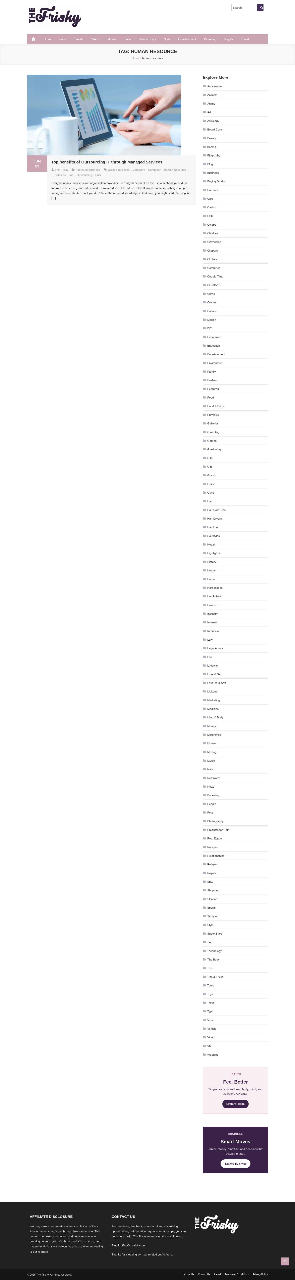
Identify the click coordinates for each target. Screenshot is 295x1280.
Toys (210, 994)
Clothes (212, 259)
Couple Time (215, 276)
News (62, 39)
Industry (212, 613)
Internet (212, 622)
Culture (212, 311)
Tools (210, 985)
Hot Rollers (214, 596)
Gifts (210, 458)
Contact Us (204, 1274)
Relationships (147, 39)
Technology (214, 950)
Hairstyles (213, 535)
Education (213, 345)
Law (210, 639)
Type (210, 1011)
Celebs (95, 39)
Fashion (212, 380)
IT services (58, 175)
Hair (210, 501)
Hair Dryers (214, 518)
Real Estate (214, 838)
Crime (211, 293)
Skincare (212, 899)
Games (212, 440)
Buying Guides (216, 181)
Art (209, 112)
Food (210, 397)
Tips (210, 968)
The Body (213, 959)
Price (98, 175)
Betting (211, 146)
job (71, 175)
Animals (212, 95)
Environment (215, 363)
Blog (210, 164)
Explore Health (235, 1103)
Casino (211, 207)
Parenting (210, 39)
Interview (213, 631)
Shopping (213, 890)
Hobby (211, 570)
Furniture (213, 414)
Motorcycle (214, 734)
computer (154, 169)
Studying (212, 916)
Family (211, 371)
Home (47, 39)
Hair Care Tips (216, 510)
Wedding (213, 1054)
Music (211, 760)
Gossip (211, 475)
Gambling (213, 432)
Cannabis (213, 190)
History (211, 561)
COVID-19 (213, 285)
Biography (213, 155)
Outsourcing (84, 175)
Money (211, 726)
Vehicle (211, 1028)
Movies (112, 39)
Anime (211, 103)
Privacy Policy (260, 1274)
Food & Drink (215, 406)
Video (211, 1037)
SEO (210, 881)
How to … (213, 605)
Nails (210, 769)
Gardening (214, 449)
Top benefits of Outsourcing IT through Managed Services (106, 162)
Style (167, 39)
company (139, 169)
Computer (213, 267)
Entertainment (187, 39)
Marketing (213, 700)
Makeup (212, 691)
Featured (213, 388)
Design (211, 319)
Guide (211, 484)
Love (128, 39)
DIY (209, 328)
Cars (210, 198)
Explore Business (235, 1163)
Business (94, 169)
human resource (175, 169)
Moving (212, 752)
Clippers (212, 250)
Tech (210, 942)
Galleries (213, 423)
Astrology (213, 120)
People (211, 803)
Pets (210, 812)
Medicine (213, 708)
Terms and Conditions (237, 1274)
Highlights (213, 553)
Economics (214, 337)
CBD (210, 216)
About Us (189, 1274)
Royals (228, 39)
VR (209, 1046)
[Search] (260, 7)
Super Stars (214, 933)
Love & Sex (214, 674)
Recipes (212, 847)
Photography (215, 821)
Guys (210, 492)
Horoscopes (215, 587)
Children (212, 233)
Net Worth (213, 778)
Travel (245, 39)
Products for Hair (218, 829)
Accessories (215, 86)
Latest (217, 1274)
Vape (210, 1020)
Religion (212, 864)
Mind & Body (215, 717)
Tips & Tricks (215, 976)
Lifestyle (212, 665)
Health (78, 39)
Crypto (211, 302)
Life (209, 656)
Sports (211, 907)
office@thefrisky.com (133, 1245)
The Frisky (61, 169)
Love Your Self (216, 682)
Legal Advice (215, 648)
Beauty (211, 138)
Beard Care (214, 129)
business (123, 169)
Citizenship (214, 241)
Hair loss (212, 527)
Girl (209, 466)
